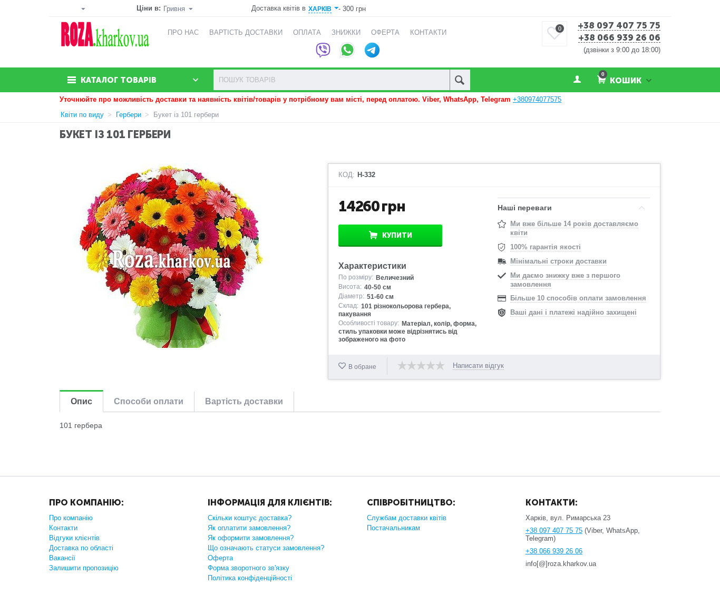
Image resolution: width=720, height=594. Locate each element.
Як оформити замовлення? (251, 538)
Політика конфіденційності (250, 578)
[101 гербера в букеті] (170, 255)
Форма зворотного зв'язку (248, 568)
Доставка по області (81, 548)
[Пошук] (460, 80)
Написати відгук (478, 365)
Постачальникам (393, 528)
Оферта (220, 558)
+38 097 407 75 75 (619, 26)
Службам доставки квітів (406, 518)
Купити (397, 235)
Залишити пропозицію (84, 568)
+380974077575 (537, 99)
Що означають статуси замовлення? (266, 548)
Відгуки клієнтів (74, 538)
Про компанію (71, 518)
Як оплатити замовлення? (249, 528)
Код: (346, 175)
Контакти (63, 528)
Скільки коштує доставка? (249, 518)
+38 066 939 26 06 (619, 38)
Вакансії (62, 558)
